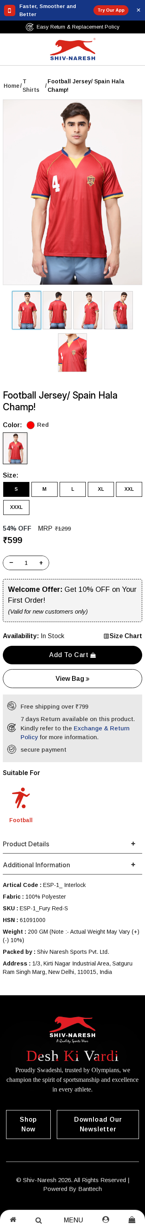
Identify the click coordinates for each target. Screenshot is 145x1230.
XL (101, 489)
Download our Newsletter (98, 1124)
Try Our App (110, 10)
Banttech (90, 1188)
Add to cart (69, 654)
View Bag (71, 678)
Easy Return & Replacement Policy (78, 27)
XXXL (16, 507)
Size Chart (126, 636)
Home (11, 86)
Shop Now (28, 1124)
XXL (129, 489)
